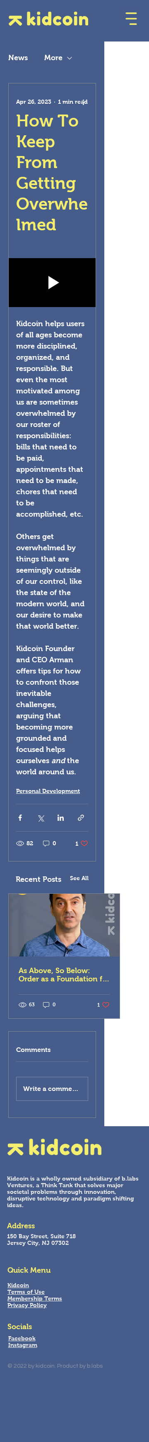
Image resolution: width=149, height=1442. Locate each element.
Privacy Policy (27, 1305)
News (18, 58)
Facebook (22, 1338)
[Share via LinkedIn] (61, 818)
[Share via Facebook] (20, 818)
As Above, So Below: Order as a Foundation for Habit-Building (64, 974)
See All (79, 878)
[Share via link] (81, 818)
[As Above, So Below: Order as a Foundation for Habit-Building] (64, 925)
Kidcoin (18, 1285)
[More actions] (83, 102)
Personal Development (48, 791)
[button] (131, 18)
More (53, 58)
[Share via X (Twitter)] (40, 818)
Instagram (22, 1345)
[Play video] (52, 282)
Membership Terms (34, 1298)
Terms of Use (26, 1291)
